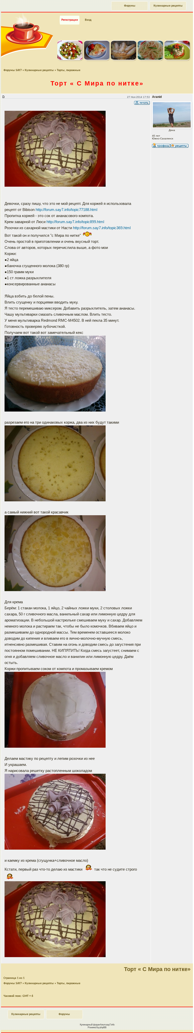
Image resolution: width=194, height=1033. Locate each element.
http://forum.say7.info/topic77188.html (66, 209)
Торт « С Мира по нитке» (157, 969)
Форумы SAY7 (13, 70)
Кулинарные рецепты (168, 5)
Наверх (169, 1023)
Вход (88, 19)
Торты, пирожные (68, 70)
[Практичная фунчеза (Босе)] (150, 59)
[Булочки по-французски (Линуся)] (123, 59)
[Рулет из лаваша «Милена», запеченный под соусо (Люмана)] (96, 59)
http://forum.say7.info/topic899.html (75, 222)
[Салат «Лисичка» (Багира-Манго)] (177, 59)
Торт (97, 83)
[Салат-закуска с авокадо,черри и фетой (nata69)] (70, 59)
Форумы (129, 5)
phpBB (103, 1027)
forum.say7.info (107, 1024)
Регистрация (69, 19)
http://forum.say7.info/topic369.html (102, 228)
